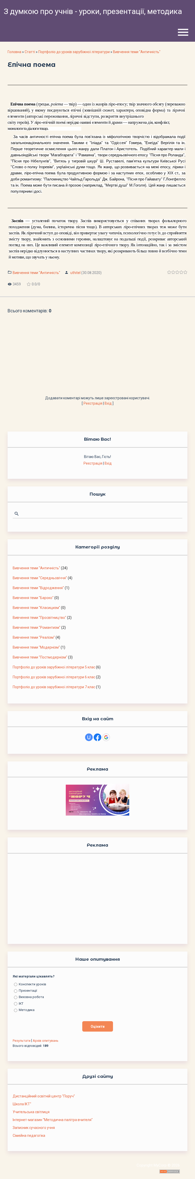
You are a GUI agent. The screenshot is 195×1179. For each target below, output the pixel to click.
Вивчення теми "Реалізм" (34, 637)
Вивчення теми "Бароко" (33, 598)
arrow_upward (184, 1168)
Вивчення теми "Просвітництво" (39, 618)
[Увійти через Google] (106, 737)
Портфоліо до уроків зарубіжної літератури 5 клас (54, 667)
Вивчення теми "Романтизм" (36, 627)
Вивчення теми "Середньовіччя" (40, 578)
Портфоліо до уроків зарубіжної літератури (74, 52)
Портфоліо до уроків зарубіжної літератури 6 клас (54, 677)
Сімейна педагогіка (29, 1136)
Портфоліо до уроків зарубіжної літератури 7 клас (54, 687)
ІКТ (21, 1003)
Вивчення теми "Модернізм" (36, 647)
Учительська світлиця (31, 1112)
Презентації (28, 990)
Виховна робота (31, 997)
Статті (30, 52)
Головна (14, 52)
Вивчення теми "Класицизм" (36, 608)
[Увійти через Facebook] (97, 737)
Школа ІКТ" (22, 1104)
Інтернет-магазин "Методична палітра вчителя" (53, 1120)
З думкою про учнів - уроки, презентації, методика (93, 11)
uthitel (75, 273)
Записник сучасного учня (34, 1128)
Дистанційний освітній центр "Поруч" (44, 1096)
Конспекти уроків (32, 984)
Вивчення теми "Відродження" (38, 588)
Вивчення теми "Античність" (136, 52)
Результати (21, 1041)
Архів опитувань (45, 1041)
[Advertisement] (97, 357)
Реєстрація (93, 403)
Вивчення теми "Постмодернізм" (40, 657)
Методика (27, 1010)
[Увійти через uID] (89, 737)
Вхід (108, 403)
